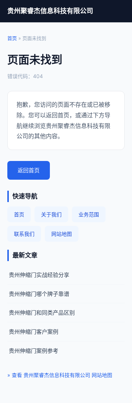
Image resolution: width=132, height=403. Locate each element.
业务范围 (88, 214)
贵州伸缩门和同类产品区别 (42, 312)
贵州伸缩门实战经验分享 (39, 274)
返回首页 (29, 170)
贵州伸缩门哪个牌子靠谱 (39, 293)
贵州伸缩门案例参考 (33, 350)
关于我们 (51, 214)
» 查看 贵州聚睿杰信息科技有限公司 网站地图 (59, 375)
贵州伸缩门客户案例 (33, 331)
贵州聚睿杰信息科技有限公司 (50, 11)
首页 (12, 38)
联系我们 (24, 234)
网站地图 (61, 234)
